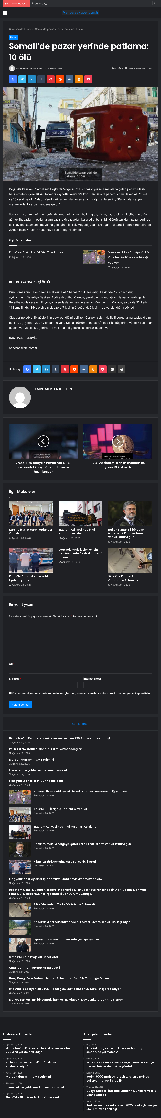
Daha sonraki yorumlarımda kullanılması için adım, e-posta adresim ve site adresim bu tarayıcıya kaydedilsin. (81, 693)
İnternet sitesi (92, 678)
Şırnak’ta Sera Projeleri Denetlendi (34, 957)
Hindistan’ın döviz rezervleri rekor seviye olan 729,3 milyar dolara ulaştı (60, 738)
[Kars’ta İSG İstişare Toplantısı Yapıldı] (31, 513)
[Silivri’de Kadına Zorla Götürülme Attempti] (130, 560)
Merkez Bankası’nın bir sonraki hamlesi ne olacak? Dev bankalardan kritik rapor (66, 999)
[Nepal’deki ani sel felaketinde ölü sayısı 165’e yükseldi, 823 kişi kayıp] (20, 927)
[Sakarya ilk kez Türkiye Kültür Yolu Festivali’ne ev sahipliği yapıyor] (94, 257)
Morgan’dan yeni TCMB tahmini (51, 3)
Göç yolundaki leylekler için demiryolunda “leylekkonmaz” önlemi (80, 553)
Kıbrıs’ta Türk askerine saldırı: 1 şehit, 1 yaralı (30, 578)
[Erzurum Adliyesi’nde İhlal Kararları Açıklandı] (80, 513)
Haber (29, 29)
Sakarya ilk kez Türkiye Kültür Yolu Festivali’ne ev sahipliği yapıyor (128, 257)
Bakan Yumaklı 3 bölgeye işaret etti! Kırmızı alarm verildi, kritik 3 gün (126, 533)
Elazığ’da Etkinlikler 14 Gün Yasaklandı (36, 252)
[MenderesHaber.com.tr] (80, 12)
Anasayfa (17, 29)
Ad (12, 663)
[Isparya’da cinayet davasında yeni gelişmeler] (20, 945)
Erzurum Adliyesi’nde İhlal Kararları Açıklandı (77, 531)
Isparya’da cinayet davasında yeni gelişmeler (66, 939)
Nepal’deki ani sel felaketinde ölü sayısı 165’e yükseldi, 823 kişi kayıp (82, 922)
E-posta (15, 678)
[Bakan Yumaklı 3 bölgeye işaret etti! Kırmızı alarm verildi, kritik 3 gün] (130, 513)
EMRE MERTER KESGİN (29, 68)
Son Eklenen (80, 724)
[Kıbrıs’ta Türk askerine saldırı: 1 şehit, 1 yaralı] (31, 560)
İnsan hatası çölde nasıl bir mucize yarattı (39, 770)
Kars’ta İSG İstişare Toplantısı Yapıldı (30, 531)
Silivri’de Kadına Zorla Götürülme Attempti (123, 578)
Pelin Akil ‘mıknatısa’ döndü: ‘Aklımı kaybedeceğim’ (45, 749)
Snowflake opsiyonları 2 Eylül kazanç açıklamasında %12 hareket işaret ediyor (65, 989)
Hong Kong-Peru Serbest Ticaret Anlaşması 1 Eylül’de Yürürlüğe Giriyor (59, 978)
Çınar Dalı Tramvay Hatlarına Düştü (34, 968)
